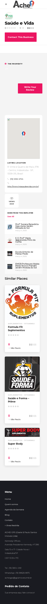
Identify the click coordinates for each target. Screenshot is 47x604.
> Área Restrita (12, 525)
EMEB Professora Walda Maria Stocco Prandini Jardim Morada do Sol (27, 266)
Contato (9, 520)
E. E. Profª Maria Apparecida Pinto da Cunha (25, 240)
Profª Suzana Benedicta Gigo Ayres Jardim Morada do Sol (27, 226)
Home (8, 499)
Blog (7, 515)
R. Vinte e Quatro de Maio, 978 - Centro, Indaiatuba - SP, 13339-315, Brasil (23, 170)
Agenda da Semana (14, 509)
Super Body (15, 443)
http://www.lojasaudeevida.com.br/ (23, 186)
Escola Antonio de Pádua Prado (24, 253)
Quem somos (11, 504)
